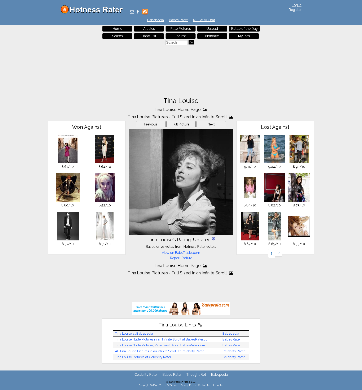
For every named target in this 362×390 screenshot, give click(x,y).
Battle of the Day (244, 29)
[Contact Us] (132, 12)
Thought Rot (196, 375)
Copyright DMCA (148, 385)
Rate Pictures (180, 29)
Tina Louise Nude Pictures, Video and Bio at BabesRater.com (160, 345)
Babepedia (155, 20)
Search (117, 36)
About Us (218, 385)
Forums (180, 36)
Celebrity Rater (233, 351)
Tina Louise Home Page (178, 109)
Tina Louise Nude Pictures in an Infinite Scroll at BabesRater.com (162, 339)
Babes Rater (178, 20)
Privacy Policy (188, 385)
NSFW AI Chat (204, 20)
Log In (296, 5)
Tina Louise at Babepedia (134, 333)
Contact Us (204, 385)
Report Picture (181, 258)
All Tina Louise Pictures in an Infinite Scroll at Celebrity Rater (159, 351)
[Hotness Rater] (93, 12)
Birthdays (212, 36)
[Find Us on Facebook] (138, 12)
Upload (212, 29)
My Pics (244, 36)
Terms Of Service (168, 385)
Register (295, 10)
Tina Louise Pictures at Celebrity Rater (143, 357)
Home (117, 29)
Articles (149, 29)
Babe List (149, 36)
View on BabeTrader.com (181, 253)
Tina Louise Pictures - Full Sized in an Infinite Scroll (178, 116)
